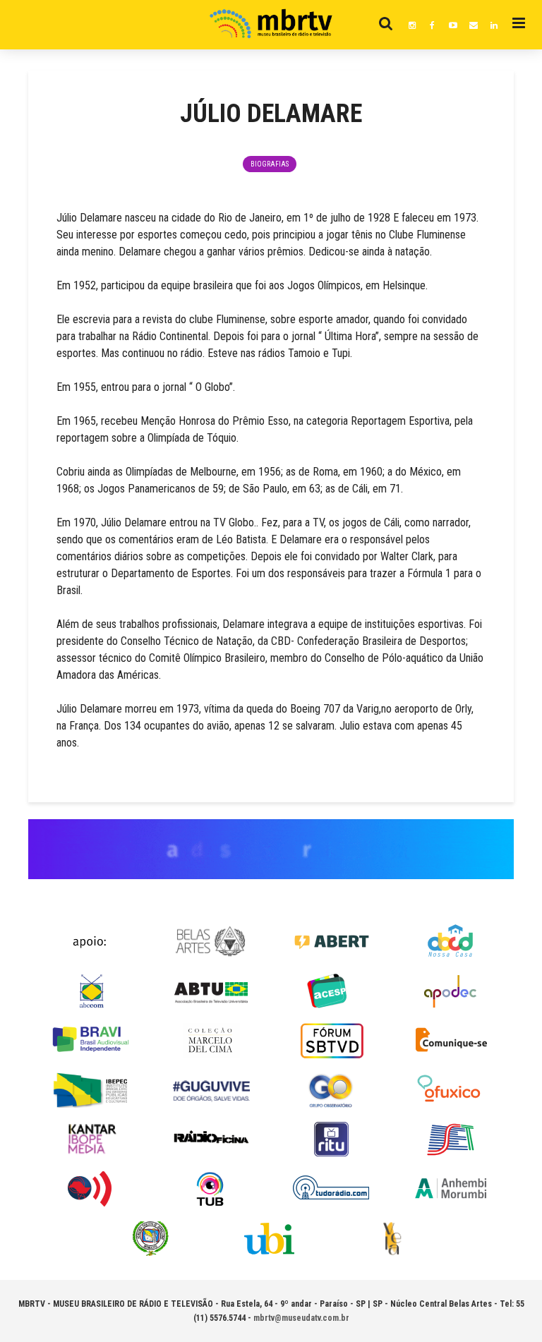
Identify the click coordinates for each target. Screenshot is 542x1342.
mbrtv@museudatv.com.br (301, 1318)
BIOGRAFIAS (270, 164)
